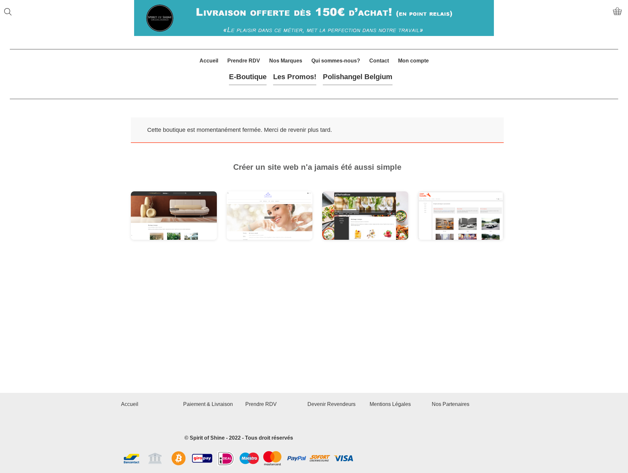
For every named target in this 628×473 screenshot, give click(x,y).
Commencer (188, 220)
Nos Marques (285, 60)
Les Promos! (294, 77)
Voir (150, 220)
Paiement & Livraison (208, 404)
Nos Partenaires (450, 404)
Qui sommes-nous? (335, 60)
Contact (379, 60)
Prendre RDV (243, 60)
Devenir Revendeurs (331, 404)
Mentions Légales (390, 404)
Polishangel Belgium (357, 77)
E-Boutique (248, 77)
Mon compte (413, 60)
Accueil (209, 60)
